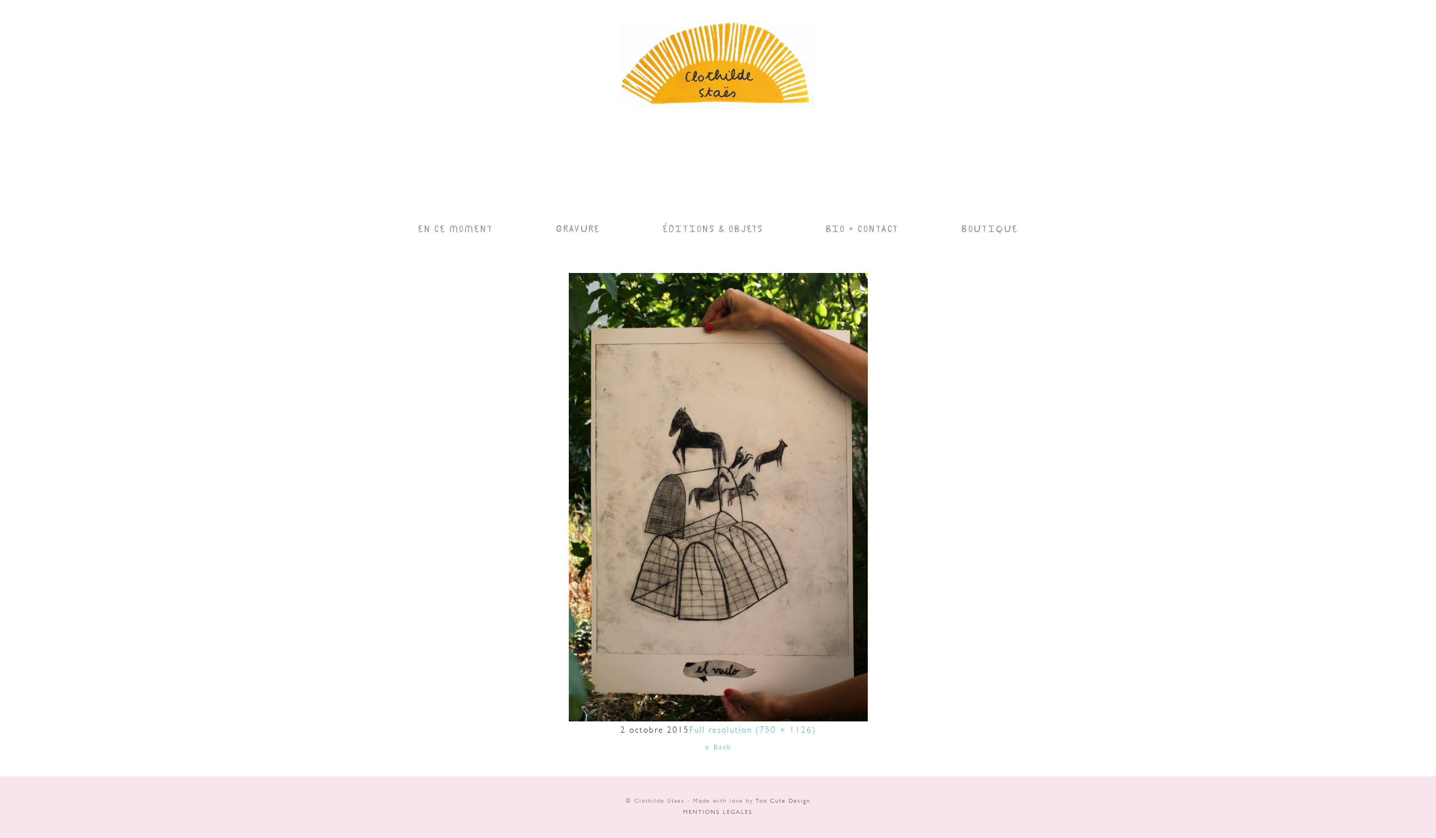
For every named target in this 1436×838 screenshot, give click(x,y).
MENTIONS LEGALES (718, 813)
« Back (718, 748)
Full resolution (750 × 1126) (752, 731)
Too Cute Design (783, 801)
